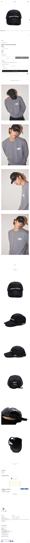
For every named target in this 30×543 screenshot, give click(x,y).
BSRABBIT (4, 539)
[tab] (8, 489)
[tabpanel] (15, 496)
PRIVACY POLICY (3, 521)
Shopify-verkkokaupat (8, 539)
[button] (1, 1)
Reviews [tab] (4, 489)
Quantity (2, 52)
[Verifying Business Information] (4, 536)
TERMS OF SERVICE (3, 520)
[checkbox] (8, 491)
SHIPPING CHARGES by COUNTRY (5, 518)
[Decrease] (2, 55)
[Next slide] (28, 35)
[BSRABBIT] (15, 1)
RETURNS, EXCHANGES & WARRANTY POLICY (6, 519)
